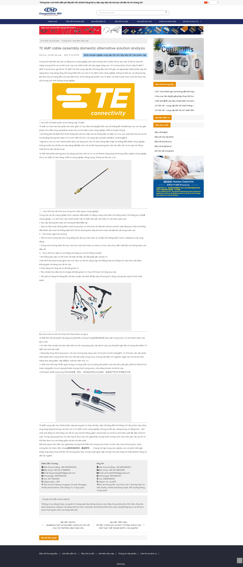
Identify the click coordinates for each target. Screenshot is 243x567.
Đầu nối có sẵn (121, 21)
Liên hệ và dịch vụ (190, 21)
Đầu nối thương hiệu (75, 21)
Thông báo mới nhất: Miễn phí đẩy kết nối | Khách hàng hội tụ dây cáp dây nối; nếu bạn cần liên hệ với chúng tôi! (91, 2)
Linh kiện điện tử (98, 21)
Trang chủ (52, 21)
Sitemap (121, 564)
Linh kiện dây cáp (144, 21)
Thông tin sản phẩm (167, 21)
